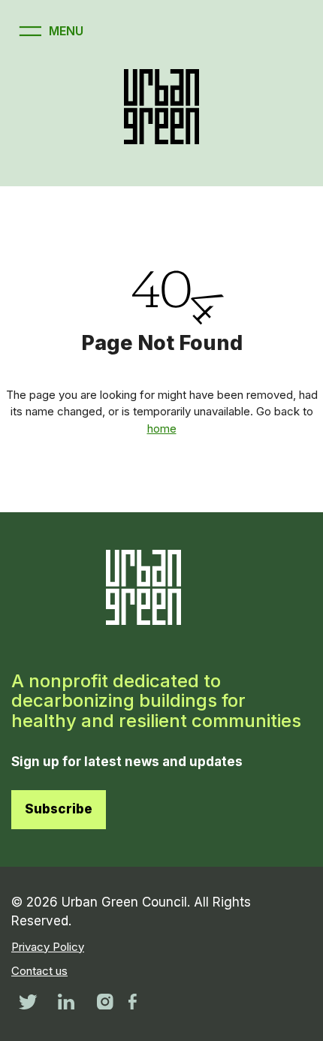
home (162, 428)
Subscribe (58, 808)
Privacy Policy (47, 947)
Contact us (39, 971)
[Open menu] (49, 31)
